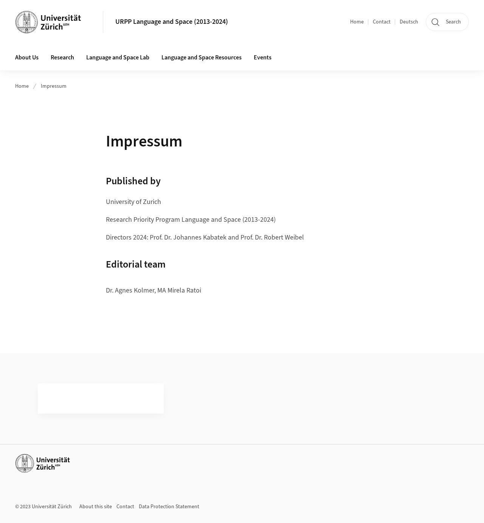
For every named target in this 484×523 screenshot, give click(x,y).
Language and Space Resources (201, 57)
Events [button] (262, 57)
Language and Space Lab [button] (117, 57)
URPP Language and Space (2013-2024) (171, 21)
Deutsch (409, 22)
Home (357, 22)
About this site (95, 507)
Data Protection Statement (169, 507)
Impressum (54, 86)
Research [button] (62, 57)
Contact (382, 22)
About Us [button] (27, 57)
